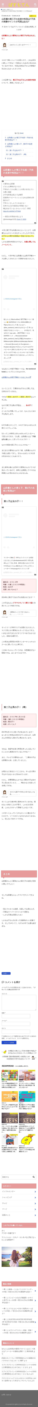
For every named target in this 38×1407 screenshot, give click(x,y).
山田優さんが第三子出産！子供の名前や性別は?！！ (19, 139)
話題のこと (7, 973)
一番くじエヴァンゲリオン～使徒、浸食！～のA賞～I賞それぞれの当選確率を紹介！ (17, 1331)
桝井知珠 (30, 1351)
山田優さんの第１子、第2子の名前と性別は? (18, 145)
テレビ (4, 1203)
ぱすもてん (19, 4)
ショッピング (7, 1197)
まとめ (8, 158)
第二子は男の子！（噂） (16, 154)
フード (4, 1209)
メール (4, 1020)
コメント (4, 994)
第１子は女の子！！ (15, 150)
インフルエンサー (8, 1191)
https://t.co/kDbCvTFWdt (12, 211)
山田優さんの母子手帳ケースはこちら (15, 377)
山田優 (5, 361)
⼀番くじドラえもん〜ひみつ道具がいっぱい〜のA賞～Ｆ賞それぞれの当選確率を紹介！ (17, 1311)
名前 (3, 1013)
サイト (4, 1028)
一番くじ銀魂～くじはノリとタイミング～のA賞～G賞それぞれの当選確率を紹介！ (17, 1290)
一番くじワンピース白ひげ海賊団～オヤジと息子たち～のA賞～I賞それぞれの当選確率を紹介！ (17, 1300)
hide (21, 133)
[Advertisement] (19, 111)
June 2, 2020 (21, 219)
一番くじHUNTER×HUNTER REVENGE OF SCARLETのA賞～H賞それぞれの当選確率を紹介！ (18, 1321)
